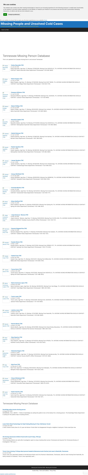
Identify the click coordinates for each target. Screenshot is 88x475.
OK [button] (5, 14)
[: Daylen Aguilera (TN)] (6, 153)
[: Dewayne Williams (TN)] (6, 98)
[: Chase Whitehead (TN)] (6, 384)
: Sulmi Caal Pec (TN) (17, 391)
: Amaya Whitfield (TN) (17, 174)
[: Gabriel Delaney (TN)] (6, 139)
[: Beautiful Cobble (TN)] (6, 125)
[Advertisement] (44, 44)
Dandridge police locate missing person (14, 409)
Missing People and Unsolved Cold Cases (32, 24)
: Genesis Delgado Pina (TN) (19, 228)
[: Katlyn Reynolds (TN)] (6, 71)
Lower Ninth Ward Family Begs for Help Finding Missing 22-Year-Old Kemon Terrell (26, 424)
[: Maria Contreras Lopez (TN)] (6, 289)
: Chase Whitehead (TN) (18, 378)
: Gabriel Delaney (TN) (17, 133)
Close (45, 20)
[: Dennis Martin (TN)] (6, 329)
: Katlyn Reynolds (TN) (17, 65)
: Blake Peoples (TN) (16, 78)
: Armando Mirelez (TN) (17, 187)
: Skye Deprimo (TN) (16, 337)
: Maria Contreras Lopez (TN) (19, 283)
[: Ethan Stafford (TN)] (6, 207)
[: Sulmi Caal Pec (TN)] (6, 397)
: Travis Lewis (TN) (16, 296)
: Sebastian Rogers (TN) (17, 351)
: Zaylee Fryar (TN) (16, 255)
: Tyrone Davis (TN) (16, 269)
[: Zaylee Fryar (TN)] (6, 261)
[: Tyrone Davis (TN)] (6, 275)
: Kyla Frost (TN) (15, 364)
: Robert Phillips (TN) (17, 106)
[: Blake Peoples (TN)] (6, 84)
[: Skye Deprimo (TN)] (6, 343)
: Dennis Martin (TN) (16, 323)
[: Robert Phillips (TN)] (6, 112)
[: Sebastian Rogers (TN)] (6, 357)
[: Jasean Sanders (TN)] (6, 166)
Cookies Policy (35, 470)
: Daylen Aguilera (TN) (17, 147)
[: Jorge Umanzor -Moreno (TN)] (6, 221)
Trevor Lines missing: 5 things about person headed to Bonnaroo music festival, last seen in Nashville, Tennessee (35, 451)
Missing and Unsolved (51, 467)
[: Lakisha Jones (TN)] (6, 316)
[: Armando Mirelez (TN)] (6, 193)
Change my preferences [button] (14, 14)
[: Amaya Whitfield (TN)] (6, 180)
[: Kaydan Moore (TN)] (6, 248)
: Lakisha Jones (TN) (16, 310)
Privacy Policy (53, 470)
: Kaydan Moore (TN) (16, 242)
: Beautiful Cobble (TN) (17, 119)
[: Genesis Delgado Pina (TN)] (6, 234)
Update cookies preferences (8, 474)
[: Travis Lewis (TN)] (6, 302)
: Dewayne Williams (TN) (18, 92)
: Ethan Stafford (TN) (17, 201)
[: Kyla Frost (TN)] (6, 370)
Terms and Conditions (44, 470)
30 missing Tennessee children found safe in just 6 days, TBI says (22, 436)
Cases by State (5, 29)
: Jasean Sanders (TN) (17, 160)
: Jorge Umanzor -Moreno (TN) (19, 215)
